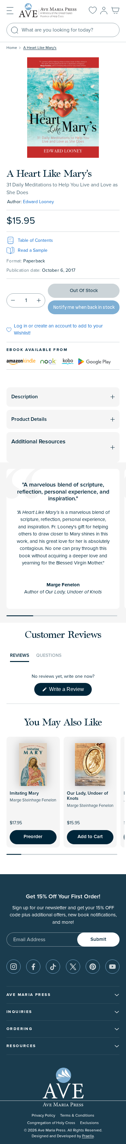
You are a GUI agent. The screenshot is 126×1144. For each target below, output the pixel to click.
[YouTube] (112, 967)
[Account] (104, 10)
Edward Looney (38, 201)
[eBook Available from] (21, 361)
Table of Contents (35, 240)
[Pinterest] (93, 967)
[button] (10, 10)
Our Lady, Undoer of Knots (87, 796)
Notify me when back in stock (84, 307)
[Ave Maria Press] (49, 10)
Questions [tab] (48, 657)
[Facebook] (33, 967)
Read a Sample (32, 250)
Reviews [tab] (19, 657)
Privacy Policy (43, 1115)
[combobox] (63, 30)
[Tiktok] (53, 967)
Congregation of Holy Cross (51, 1122)
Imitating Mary (24, 793)
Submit (98, 939)
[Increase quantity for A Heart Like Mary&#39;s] (39, 300)
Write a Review (70, 691)
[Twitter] (73, 967)
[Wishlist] (93, 10)
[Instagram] (13, 967)
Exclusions (89, 1122)
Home (11, 47)
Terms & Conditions (77, 1115)
